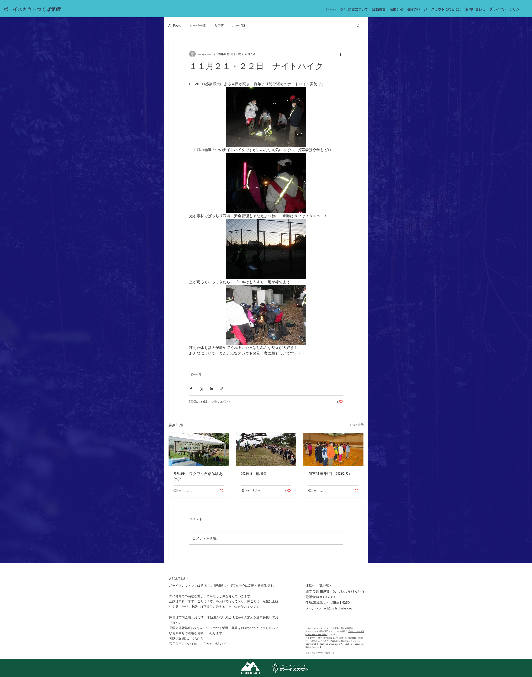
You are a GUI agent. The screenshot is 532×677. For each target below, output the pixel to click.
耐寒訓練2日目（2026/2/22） (330, 473)
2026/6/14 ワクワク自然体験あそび (198, 476)
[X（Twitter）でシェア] (201, 389)
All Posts (174, 25)
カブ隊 (219, 25)
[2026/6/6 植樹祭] (266, 449)
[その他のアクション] (340, 54)
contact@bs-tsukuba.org (334, 608)
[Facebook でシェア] (191, 389)
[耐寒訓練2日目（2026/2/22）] (333, 449)
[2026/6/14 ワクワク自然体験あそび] (199, 449)
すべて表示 (356, 424)
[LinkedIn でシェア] (211, 389)
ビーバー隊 (197, 25)
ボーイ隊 (239, 25)
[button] (358, 25)
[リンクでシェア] (222, 389)
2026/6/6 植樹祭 (254, 473)
